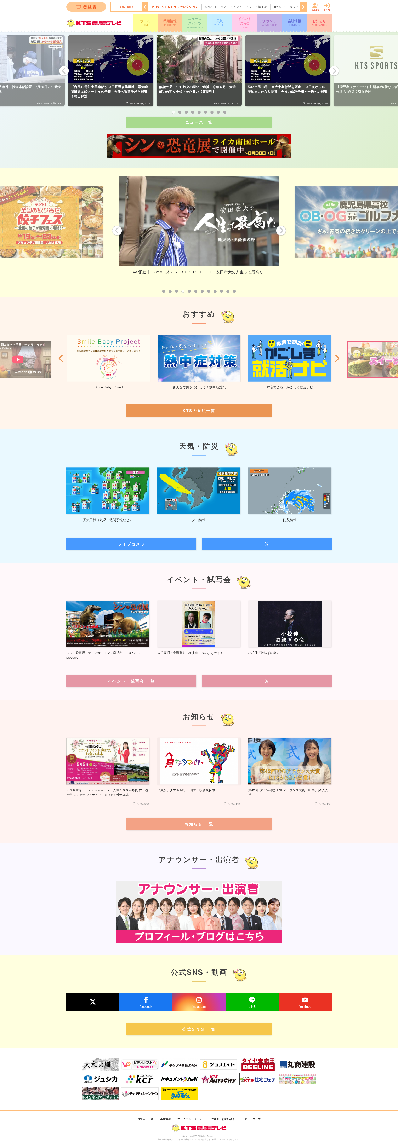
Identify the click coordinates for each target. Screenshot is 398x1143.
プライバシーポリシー (190, 1119)
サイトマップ (253, 1119)
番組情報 (170, 22)
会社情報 (294, 22)
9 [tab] (224, 112)
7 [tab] (212, 112)
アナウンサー (269, 22)
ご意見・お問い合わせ (224, 1119)
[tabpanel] (110, 70)
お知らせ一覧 (145, 1119)
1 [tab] (173, 112)
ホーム (145, 22)
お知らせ (319, 22)
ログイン (327, 9)
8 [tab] (218, 112)
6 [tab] (205, 112)
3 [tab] (186, 112)
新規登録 (315, 9)
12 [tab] (234, 291)
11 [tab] (227, 291)
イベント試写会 (244, 22)
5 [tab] (199, 112)
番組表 (90, 7)
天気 (219, 22)
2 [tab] (179, 112)
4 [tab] (192, 112)
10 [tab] (221, 291)
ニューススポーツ (195, 22)
